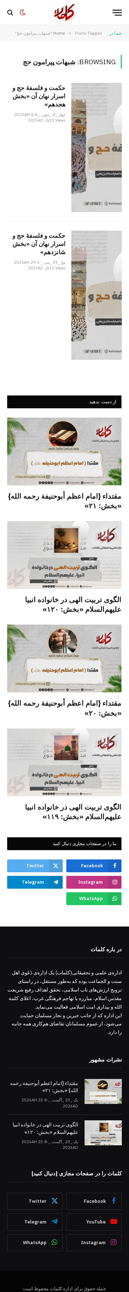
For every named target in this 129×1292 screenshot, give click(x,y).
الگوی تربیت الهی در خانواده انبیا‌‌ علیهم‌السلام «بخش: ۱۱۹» (73, 811)
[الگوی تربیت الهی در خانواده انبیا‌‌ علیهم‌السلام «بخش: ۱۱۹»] (64, 762)
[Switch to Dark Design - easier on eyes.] (22, 12)
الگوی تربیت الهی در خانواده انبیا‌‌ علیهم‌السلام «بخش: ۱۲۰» (73, 604)
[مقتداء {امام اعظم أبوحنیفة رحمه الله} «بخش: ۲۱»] (64, 451)
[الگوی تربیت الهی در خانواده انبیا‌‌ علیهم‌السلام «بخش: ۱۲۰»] (64, 555)
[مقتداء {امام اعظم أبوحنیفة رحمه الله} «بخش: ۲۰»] (64, 658)
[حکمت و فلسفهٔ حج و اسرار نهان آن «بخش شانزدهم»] (96, 295)
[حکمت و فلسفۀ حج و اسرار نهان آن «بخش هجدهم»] (96, 147)
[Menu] (117, 13)
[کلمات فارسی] (64, 12)
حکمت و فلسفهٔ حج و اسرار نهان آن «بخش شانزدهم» (39, 244)
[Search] (11, 13)
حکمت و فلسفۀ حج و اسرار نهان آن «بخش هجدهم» (39, 96)
